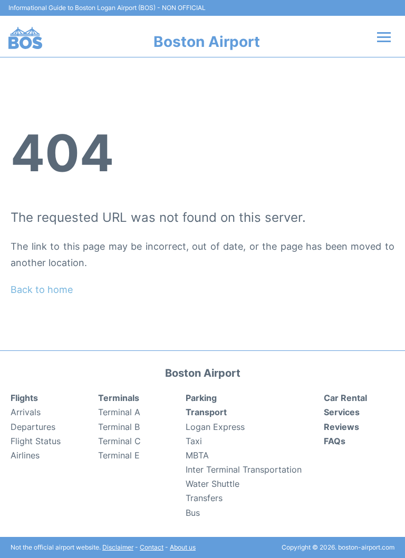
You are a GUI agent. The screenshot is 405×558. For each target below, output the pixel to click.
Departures (33, 427)
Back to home (42, 289)
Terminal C (119, 441)
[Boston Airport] (25, 38)
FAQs (334, 441)
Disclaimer (117, 547)
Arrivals (26, 412)
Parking (201, 398)
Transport (206, 412)
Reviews (341, 427)
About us (183, 547)
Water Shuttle (212, 483)
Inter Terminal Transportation (244, 469)
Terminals (118, 398)
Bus (193, 512)
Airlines (25, 455)
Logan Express (215, 427)
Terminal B (119, 427)
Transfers (204, 498)
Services (342, 412)
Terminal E (119, 455)
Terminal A (119, 412)
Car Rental (345, 398)
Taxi (194, 441)
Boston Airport (206, 41)
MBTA (197, 455)
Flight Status (36, 441)
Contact (151, 547)
